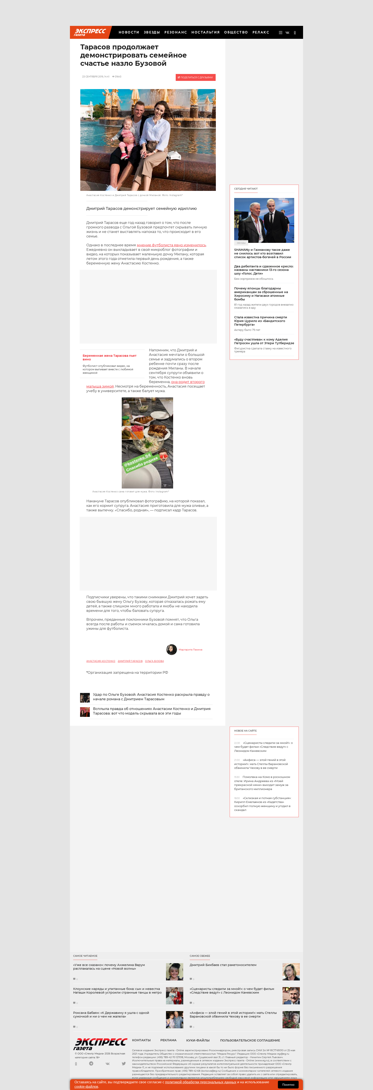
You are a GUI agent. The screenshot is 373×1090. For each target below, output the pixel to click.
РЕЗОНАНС (175, 32)
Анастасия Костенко (100, 661)
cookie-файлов (86, 1086)
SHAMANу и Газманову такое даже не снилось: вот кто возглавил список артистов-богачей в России (262, 253)
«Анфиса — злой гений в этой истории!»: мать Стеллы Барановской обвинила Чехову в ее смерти (233, 1014)
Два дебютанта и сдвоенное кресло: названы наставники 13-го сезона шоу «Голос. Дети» (263, 270)
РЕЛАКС (261, 32)
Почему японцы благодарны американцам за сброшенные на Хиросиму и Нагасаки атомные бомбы (261, 294)
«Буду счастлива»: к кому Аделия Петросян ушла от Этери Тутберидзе (264, 341)
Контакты (141, 1040)
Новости (129, 32)
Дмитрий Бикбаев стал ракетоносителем (223, 965)
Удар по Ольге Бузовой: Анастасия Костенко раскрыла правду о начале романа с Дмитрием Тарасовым (151, 697)
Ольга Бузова (154, 661)
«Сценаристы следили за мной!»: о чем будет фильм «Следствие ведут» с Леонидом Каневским (232, 990)
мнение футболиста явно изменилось (171, 245)
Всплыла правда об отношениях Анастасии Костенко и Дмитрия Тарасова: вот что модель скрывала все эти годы (152, 711)
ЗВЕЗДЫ (152, 32)
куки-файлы (198, 1040)
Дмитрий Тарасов (130, 661)
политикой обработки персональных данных (200, 1082)
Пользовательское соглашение (250, 1040)
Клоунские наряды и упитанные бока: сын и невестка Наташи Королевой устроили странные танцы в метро (117, 990)
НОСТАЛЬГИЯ (205, 32)
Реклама (168, 1040)
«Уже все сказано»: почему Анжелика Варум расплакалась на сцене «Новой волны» (109, 967)
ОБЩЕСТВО (236, 32)
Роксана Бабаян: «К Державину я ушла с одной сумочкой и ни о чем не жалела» (111, 1014)
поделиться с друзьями (196, 77)
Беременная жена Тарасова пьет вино (109, 357)
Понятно (288, 1084)
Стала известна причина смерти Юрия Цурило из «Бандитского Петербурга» (260, 321)
